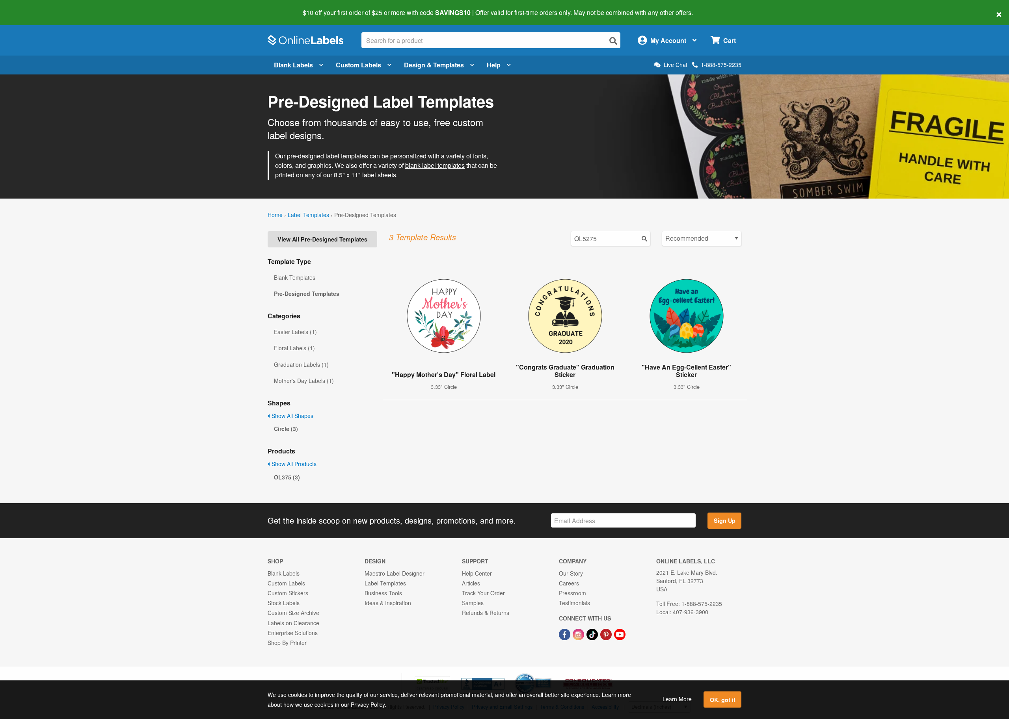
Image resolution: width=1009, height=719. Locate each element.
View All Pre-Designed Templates (322, 239)
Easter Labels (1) (295, 332)
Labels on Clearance (293, 623)
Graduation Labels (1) (301, 364)
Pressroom (572, 593)
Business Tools (383, 593)
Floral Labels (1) (294, 348)
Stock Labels (284, 603)
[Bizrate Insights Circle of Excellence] (548, 674)
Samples (473, 603)
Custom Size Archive (293, 613)
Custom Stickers (288, 593)
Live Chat (675, 65)
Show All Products (293, 464)
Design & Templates (434, 64)
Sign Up (724, 520)
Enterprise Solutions (293, 633)
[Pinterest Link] (606, 634)
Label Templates (308, 215)
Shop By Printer (287, 643)
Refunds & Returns (485, 613)
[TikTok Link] (592, 634)
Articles (471, 583)
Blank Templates (294, 277)
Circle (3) (286, 429)
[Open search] (613, 40)
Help (494, 64)
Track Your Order (483, 593)
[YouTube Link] (620, 634)
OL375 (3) (287, 477)
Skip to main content (28, 7)
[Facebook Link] (565, 634)
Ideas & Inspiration (388, 603)
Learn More (677, 699)
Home (275, 215)
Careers (569, 583)
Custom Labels (358, 64)
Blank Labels (293, 64)
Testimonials (574, 603)
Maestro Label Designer (394, 573)
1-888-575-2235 (721, 65)
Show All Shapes (291, 416)
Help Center (477, 573)
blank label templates (435, 165)
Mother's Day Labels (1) (304, 381)
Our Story (571, 573)
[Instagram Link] (579, 634)
